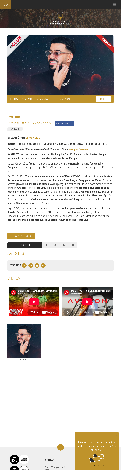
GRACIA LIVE (33, 137)
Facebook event (64, 123)
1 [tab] (90, 465)
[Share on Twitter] (55, 245)
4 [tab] (103, 465)
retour (6, 5)
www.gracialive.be (78, 149)
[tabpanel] (97, 448)
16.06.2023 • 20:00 (21, 236)
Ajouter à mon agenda (38, 123)
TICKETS (104, 99)
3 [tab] (98, 465)
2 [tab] (94, 465)
